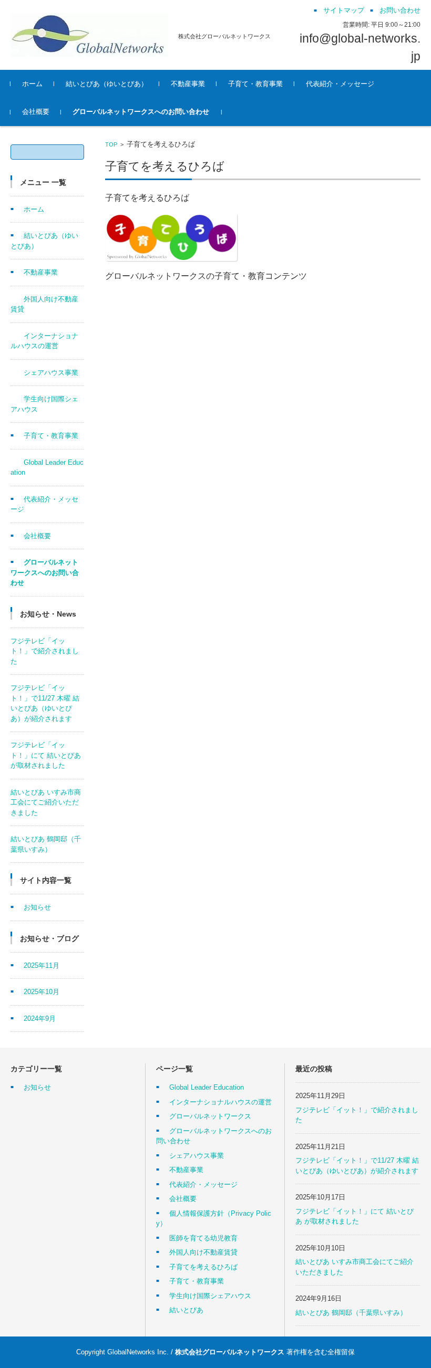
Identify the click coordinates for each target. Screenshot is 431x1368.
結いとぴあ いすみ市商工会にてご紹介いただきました (46, 802)
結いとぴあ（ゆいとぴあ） (107, 84)
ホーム (32, 84)
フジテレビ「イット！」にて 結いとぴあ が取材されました (46, 755)
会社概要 (35, 112)
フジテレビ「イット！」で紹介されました (45, 651)
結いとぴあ (186, 1310)
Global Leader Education (206, 1087)
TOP (111, 144)
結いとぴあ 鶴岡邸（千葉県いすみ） (351, 1313)
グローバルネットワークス (210, 1116)
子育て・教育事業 (255, 84)
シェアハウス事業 (51, 373)
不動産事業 (188, 84)
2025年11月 (41, 965)
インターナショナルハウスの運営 (220, 1102)
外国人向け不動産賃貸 (203, 1252)
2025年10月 (41, 992)
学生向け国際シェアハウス (210, 1296)
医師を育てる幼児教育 (203, 1238)
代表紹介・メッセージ (340, 84)
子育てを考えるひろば (203, 1267)
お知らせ (37, 907)
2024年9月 (40, 1018)
